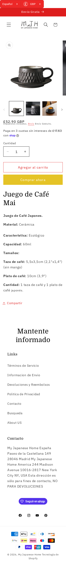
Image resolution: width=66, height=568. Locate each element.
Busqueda (15, 413)
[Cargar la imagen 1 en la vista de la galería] (16, 108)
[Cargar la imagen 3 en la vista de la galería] (49, 108)
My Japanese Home (29, 554)
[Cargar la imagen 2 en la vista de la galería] (33, 108)
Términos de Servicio (23, 366)
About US (14, 423)
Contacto (14, 404)
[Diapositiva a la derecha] (62, 109)
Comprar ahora (33, 180)
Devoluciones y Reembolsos (28, 385)
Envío (31, 123)
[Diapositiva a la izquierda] (4, 109)
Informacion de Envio (23, 375)
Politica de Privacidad (23, 394)
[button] (9, 25)
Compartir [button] (14, 303)
